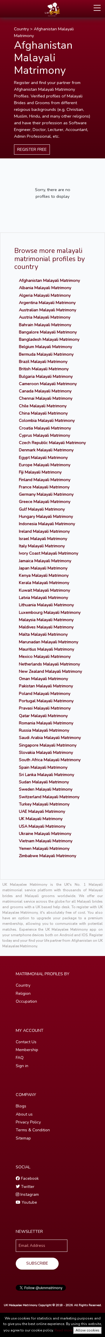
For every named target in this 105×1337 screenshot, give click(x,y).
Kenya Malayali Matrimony (44, 575)
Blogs (21, 1106)
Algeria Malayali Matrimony (45, 295)
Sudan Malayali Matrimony (44, 782)
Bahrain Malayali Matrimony (45, 325)
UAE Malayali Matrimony (42, 811)
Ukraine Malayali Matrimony (45, 833)
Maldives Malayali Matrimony (46, 627)
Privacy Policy (28, 1122)
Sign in (22, 1066)
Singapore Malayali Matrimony (47, 745)
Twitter (27, 1186)
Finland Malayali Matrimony (44, 480)
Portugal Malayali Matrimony (46, 701)
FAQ (20, 1057)
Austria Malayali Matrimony (44, 317)
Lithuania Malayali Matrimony (46, 605)
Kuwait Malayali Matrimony (44, 590)
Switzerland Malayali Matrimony (49, 797)
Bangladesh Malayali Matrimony (49, 339)
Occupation (26, 1001)
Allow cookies (87, 1330)
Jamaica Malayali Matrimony (45, 561)
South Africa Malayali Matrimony (49, 760)
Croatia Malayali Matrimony (45, 428)
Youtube (28, 1202)
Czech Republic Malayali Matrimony (52, 442)
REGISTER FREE (32, 149)
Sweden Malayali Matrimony (45, 789)
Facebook (29, 1178)
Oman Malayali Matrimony (43, 678)
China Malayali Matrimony (43, 413)
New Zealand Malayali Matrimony (50, 671)
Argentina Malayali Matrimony (47, 302)
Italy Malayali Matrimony (42, 546)
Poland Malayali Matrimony (44, 693)
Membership (27, 1050)
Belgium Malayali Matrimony (45, 346)
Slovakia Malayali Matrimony (46, 752)
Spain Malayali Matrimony (43, 767)
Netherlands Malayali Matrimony (49, 664)
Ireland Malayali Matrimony (44, 531)
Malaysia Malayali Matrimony (46, 620)
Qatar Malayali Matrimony (43, 716)
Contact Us (26, 1042)
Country (21, 29)
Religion (23, 993)
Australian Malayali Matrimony (47, 310)
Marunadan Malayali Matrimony (48, 642)
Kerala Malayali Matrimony (44, 583)
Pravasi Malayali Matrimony (45, 708)
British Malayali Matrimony (44, 369)
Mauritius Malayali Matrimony (46, 649)
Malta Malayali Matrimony (43, 634)
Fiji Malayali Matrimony (40, 472)
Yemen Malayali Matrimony (44, 848)
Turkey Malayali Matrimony (44, 804)
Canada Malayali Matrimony (45, 391)
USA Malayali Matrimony (42, 826)
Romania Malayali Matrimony (46, 723)
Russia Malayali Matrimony (44, 730)
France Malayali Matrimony (44, 487)
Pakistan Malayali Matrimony (46, 686)
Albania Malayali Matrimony (45, 288)
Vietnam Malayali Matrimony (45, 841)
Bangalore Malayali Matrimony (48, 332)
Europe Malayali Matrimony (44, 465)
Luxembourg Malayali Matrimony (49, 612)
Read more (63, 1330)
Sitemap (23, 1138)
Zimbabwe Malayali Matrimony (47, 856)
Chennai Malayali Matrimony (45, 398)
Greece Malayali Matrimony (44, 501)
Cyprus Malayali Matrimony (44, 435)
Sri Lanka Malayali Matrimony (46, 774)
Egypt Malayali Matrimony (43, 457)
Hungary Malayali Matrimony (46, 516)
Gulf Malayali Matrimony (42, 509)
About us (24, 1114)
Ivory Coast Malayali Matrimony (48, 553)
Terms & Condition (33, 1130)
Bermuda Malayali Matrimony (46, 354)
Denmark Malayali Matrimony (46, 450)
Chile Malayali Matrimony (42, 406)
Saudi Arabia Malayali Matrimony (50, 737)
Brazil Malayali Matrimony (43, 361)
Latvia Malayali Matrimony (43, 597)
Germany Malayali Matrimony (46, 494)
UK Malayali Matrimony (40, 819)
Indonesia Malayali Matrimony (47, 524)
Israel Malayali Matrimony (43, 538)
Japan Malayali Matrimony (43, 568)
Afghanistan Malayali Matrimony (49, 280)
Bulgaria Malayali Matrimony (46, 376)
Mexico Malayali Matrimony (45, 656)
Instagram (29, 1194)
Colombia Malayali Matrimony (47, 420)
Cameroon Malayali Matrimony (48, 384)
